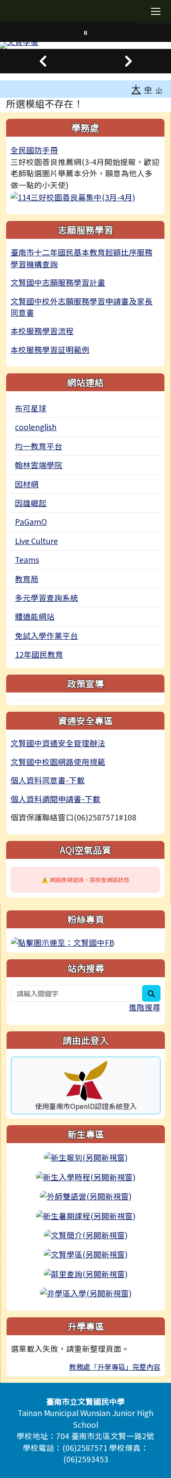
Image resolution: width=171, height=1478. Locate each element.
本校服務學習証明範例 (50, 349)
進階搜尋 (144, 1007)
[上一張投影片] (43, 61)
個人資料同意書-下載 (48, 780)
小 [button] (159, 89)
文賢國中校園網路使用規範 (58, 761)
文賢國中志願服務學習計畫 (58, 282)
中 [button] (148, 89)
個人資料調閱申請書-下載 (55, 798)
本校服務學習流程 (42, 330)
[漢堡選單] (155, 11)
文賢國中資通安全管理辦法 (58, 742)
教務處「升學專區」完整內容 (114, 1366)
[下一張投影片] (128, 61)
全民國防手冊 (34, 150)
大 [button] (136, 88)
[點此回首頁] (85, 45)
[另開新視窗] (73, 196)
